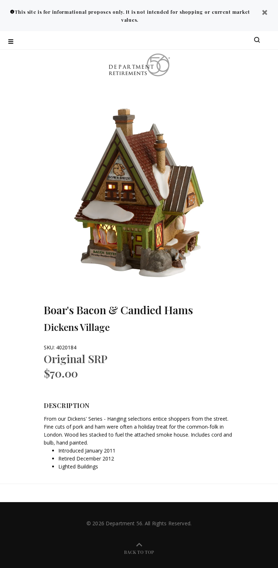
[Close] (264, 13)
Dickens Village (77, 327)
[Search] (257, 40)
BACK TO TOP (139, 552)
